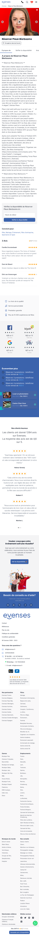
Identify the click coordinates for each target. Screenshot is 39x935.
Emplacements (25, 753)
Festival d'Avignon (25, 809)
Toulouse (23, 767)
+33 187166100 (18, 656)
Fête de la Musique (26, 729)
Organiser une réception (27, 734)
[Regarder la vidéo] (19, 22)
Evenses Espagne (7, 720)
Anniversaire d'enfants (27, 726)
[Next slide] (36, 22)
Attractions (23, 906)
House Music (6, 778)
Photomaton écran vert (27, 858)
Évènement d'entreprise (27, 698)
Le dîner (22, 712)
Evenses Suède (6, 712)
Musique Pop (6, 756)
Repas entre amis (25, 701)
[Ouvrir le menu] (36, 2)
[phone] (19, 605)
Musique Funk (6, 781)
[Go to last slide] (2, 22)
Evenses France (6, 695)
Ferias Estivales (24, 806)
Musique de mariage (8, 764)
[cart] (31, 2)
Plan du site (5, 630)
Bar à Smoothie (24, 886)
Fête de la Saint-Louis (26, 825)
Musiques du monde (9, 839)
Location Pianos (25, 903)
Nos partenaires (7, 692)
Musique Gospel (7, 784)
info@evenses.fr (17, 665)
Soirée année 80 (25, 745)
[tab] (16, 34)
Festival (22, 720)
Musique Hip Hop (7, 773)
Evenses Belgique (7, 698)
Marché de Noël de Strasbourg (26, 816)
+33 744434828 (20, 662)
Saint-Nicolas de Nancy (27, 822)
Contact (4, 623)
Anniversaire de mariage (27, 743)
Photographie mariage (26, 850)
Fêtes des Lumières (26, 820)
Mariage (9, 232)
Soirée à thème (6, 847)
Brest (21, 795)
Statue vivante (24, 841)
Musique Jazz (6, 770)
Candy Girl (23, 869)
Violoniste (5, 853)
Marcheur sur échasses (27, 847)
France (22, 756)
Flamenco (5, 787)
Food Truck (23, 883)
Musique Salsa (6, 767)
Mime (21, 875)
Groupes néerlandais (8, 916)
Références (5, 626)
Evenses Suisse (6, 709)
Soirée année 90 (25, 748)
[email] (7, 605)
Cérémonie (23, 706)
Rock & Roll (5, 762)
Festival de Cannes (25, 801)
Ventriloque (5, 850)
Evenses (4, 6)
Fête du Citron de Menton (28, 834)
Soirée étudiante (25, 737)
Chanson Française (7, 759)
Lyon (21, 764)
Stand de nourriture (26, 897)
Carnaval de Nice (25, 828)
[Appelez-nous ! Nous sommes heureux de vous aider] (22, 2)
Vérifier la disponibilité (19, 220)
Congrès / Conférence (27, 709)
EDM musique (6, 790)
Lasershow (23, 861)
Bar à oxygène (24, 892)
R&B (3, 776)
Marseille (23, 762)
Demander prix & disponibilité (19, 932)
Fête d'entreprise (27, 232)
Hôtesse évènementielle (27, 864)
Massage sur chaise (26, 853)
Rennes (22, 781)
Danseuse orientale (26, 878)
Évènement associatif (26, 740)
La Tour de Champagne (27, 895)
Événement (16, 232)
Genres (4, 753)
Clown (22, 844)
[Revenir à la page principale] (6, 2)
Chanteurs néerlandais (8, 924)
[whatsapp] (13, 605)
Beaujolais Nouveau (26, 723)
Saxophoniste (6, 858)
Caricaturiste (24, 872)
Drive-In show (6, 841)
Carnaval (22, 703)
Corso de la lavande (26, 831)
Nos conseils (24, 839)
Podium (22, 900)
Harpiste (4, 861)
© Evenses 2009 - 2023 (9, 640)
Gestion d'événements (27, 867)
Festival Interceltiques (26, 804)
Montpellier (23, 778)
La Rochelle (23, 798)
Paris (21, 759)
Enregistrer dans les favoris (12, 43)
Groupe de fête (6, 855)
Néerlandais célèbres (9, 914)
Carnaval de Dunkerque (27, 812)
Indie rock (5, 792)
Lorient (22, 792)
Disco (3, 795)
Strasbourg (23, 784)
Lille (21, 776)
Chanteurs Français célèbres (7, 920)
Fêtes (22, 692)
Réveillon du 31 (24, 731)
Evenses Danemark (7, 715)
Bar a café (23, 881)
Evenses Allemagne (7, 703)
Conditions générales (8, 637)
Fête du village (24, 715)
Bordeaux (23, 773)
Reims (22, 787)
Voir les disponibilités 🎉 (19, 561)
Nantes (22, 770)
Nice (21, 790)
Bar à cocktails (24, 889)
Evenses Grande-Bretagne (10, 717)
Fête (3, 232)
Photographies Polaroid (27, 855)
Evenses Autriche (7, 706)
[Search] (27, 2)
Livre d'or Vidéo (25, 909)
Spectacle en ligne (8, 235)
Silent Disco (5, 844)
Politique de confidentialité (10, 633)
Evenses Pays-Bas (7, 701)
